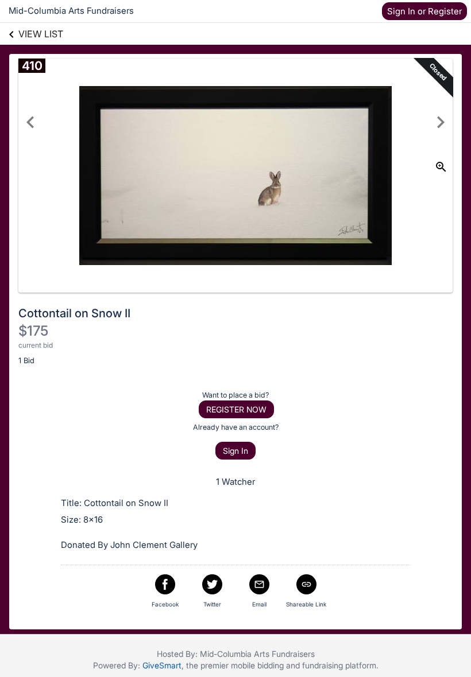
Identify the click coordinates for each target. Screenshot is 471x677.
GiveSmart (162, 665)
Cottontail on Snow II (74, 313)
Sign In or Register (424, 11)
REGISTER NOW (236, 409)
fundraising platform (339, 665)
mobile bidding (257, 665)
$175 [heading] (33, 330)
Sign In (235, 451)
